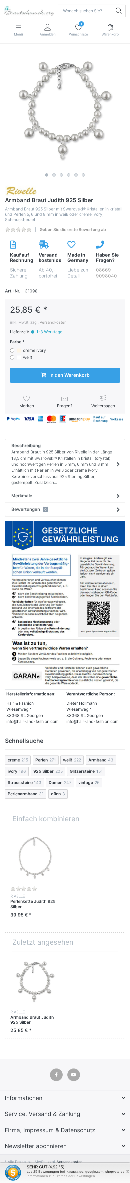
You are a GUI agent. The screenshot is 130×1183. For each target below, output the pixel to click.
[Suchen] (119, 11)
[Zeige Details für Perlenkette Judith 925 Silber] (35, 857)
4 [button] (68, 175)
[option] (65, 110)
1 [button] (46, 175)
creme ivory (34, 350)
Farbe (15, 341)
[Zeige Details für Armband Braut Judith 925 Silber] (35, 981)
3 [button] (61, 175)
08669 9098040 (106, 272)
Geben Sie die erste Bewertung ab (73, 229)
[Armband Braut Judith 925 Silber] (65, 110)
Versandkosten (53, 322)
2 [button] (54, 175)
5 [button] (76, 175)
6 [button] (83, 175)
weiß (27, 357)
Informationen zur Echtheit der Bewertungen (61, 1176)
